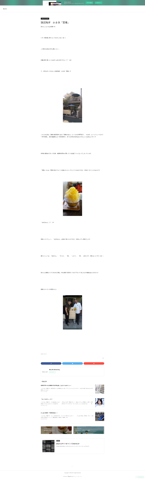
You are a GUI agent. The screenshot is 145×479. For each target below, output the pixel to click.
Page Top (72, 467)
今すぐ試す (89, 2)
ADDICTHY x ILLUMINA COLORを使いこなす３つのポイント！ (56, 385)
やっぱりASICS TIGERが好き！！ (49, 413)
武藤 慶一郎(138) (44, 353)
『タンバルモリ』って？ (46, 399)
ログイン (98, 2)
